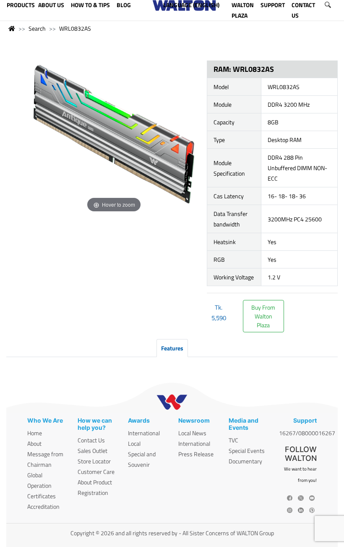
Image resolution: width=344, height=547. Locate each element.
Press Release (196, 454)
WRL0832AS (75, 28)
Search (37, 28)
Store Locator (94, 461)
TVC (233, 440)
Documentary (245, 461)
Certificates (41, 496)
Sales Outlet (92, 450)
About (34, 443)
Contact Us (91, 440)
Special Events (247, 450)
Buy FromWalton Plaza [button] (263, 316)
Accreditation (43, 506)
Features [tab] (172, 348)
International (144, 433)
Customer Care (96, 471)
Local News (192, 433)
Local (134, 443)
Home (34, 433)
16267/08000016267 (307, 433)
